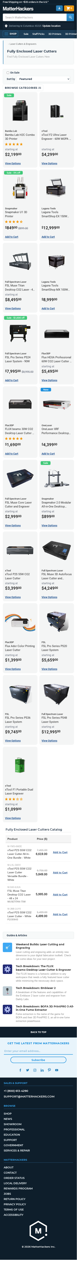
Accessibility (13, 1215)
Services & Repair (17, 1150)
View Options (13, 163)
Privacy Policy (15, 1204)
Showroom (12, 1124)
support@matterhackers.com (29, 1096)
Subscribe (38, 1060)
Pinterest (49, 1070)
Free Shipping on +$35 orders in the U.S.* (25, 2)
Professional (14, 1129)
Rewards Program (18, 1188)
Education (12, 1134)
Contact (10, 1172)
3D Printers (54, 34)
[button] (38, 26)
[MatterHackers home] (18, 9)
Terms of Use (14, 1209)
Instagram (35, 1070)
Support (10, 1140)
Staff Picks (38, 34)
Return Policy (14, 1199)
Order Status (14, 1178)
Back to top (38, 1032)
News (8, 1119)
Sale (26, 34)
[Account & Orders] (59, 8)
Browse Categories (21, 88)
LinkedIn (42, 1070)
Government (13, 1145)
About (8, 1167)
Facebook (20, 1070)
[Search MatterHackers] (70, 17)
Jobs (7, 1193)
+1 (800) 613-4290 (16, 1091)
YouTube (56, 1070)
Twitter (27, 1070)
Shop (8, 1113)
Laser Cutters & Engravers (23, 44)
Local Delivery (15, 1183)
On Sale (15, 72)
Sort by (11, 79)
